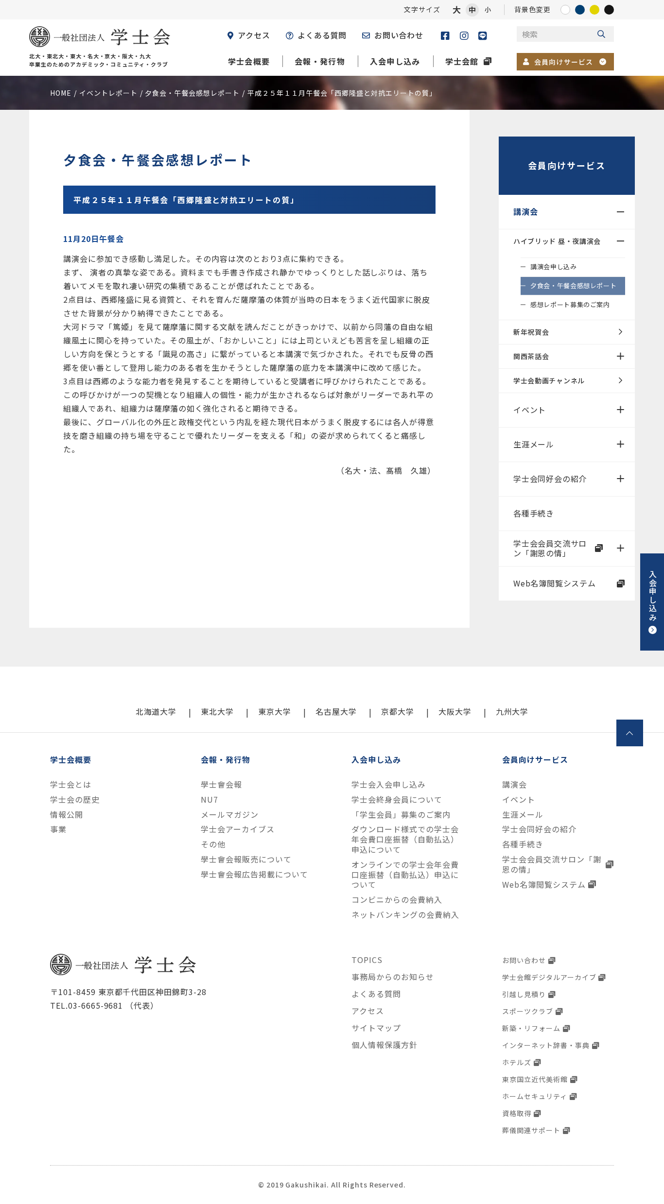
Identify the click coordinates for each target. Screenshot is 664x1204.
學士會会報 (221, 784)
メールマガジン (230, 814)
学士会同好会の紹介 (550, 478)
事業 (58, 829)
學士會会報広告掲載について (254, 874)
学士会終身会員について (396, 799)
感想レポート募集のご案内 (570, 304)
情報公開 (66, 814)
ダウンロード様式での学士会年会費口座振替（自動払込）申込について (404, 839)
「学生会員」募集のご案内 (401, 814)
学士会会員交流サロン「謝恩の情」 (550, 548)
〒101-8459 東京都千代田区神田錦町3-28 (128, 992)
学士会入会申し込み (388, 784)
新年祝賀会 (531, 332)
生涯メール (533, 444)
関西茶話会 (531, 356)
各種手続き (533, 513)
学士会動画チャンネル (549, 380)
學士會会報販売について (246, 859)
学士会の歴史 (75, 799)
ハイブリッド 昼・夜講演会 (557, 241)
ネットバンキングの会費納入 (405, 915)
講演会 (525, 211)
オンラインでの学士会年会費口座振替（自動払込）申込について (404, 875)
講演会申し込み (553, 266)
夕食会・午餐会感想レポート (573, 285)
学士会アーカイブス (238, 829)
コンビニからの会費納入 (396, 899)
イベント (529, 409)
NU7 (209, 799)
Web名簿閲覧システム (554, 583)
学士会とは (70, 784)
